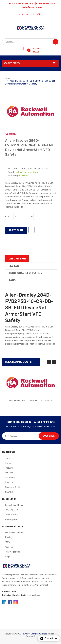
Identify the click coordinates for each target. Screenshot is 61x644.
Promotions (10, 477)
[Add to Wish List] (22, 48)
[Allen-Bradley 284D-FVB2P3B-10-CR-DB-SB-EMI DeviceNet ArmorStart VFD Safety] (11, 134)
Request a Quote (12, 487)
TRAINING (9, 492)
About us (9, 482)
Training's (9, 537)
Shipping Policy (12, 519)
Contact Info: (9, 592)
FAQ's (7, 542)
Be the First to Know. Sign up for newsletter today (30, 426)
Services (9, 473)
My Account (24, 14)
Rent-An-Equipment (14, 532)
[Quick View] (30, 383)
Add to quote (16, 230)
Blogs (7, 557)
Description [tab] (17, 258)
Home (7, 78)
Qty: (7, 216)
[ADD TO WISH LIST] (31, 230)
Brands (8, 463)
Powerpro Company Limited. (35, 634)
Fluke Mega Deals (12, 552)
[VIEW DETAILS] (47, 404)
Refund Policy (11, 515)
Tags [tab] (12, 280)
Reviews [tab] (14, 265)
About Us (9, 547)
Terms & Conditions (14, 505)
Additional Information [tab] (25, 273)
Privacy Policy (11, 510)
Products (9, 468)
